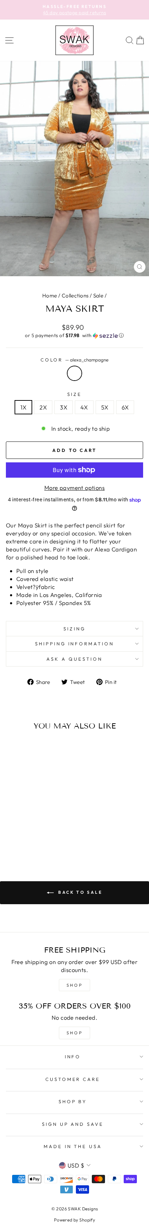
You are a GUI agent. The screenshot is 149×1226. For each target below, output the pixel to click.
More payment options (74, 487)
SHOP (74, 985)
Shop (74, 1032)
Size (74, 394)
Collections (75, 295)
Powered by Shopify (74, 1220)
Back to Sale (79, 892)
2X (43, 407)
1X (23, 407)
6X (125, 407)
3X (63, 407)
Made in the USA (73, 1146)
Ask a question (74, 659)
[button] (74, 335)
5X (104, 407)
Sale (98, 295)
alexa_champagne (74, 373)
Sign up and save (73, 1124)
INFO (73, 1056)
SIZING (74, 628)
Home (49, 295)
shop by (73, 1101)
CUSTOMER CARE (72, 1079)
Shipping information (74, 643)
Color (75, 360)
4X (84, 407)
